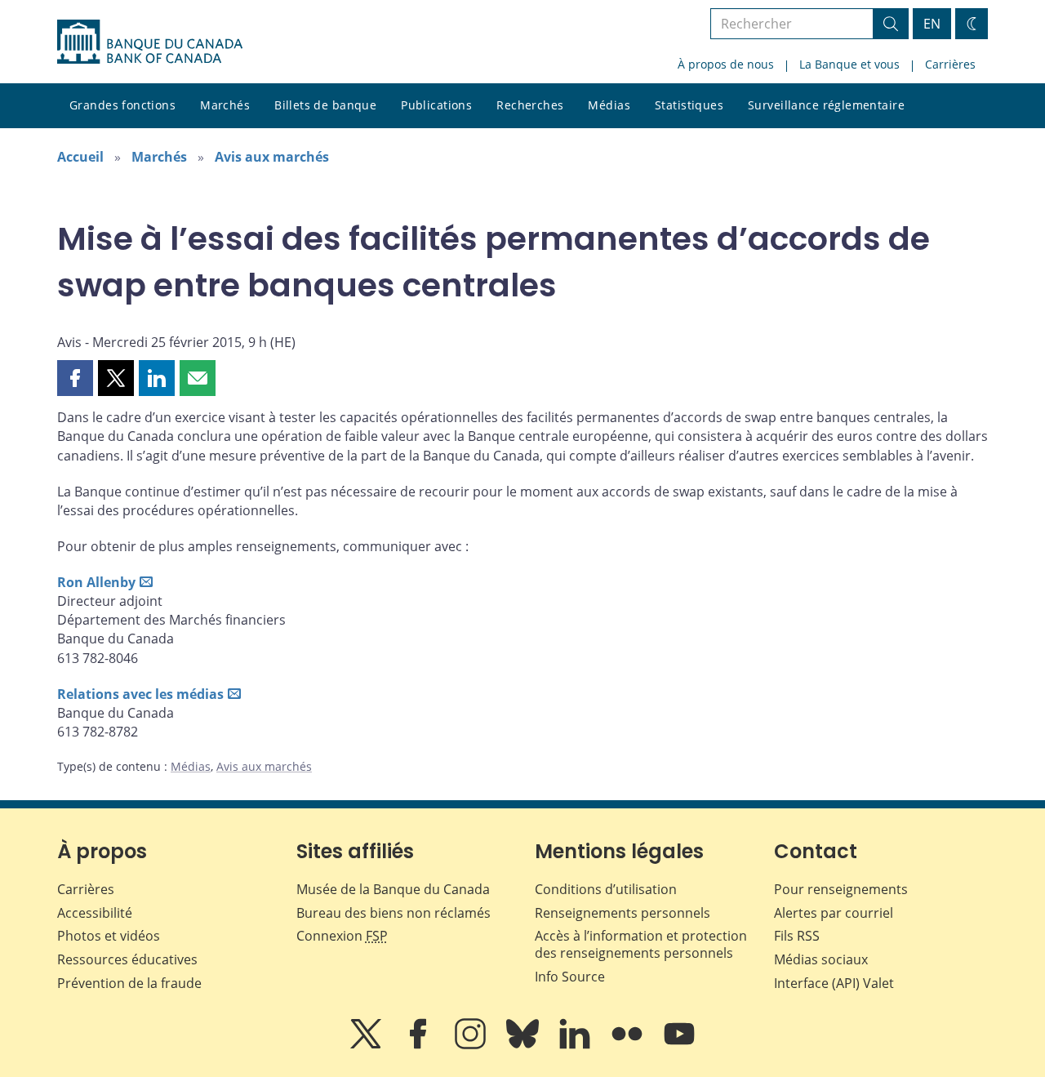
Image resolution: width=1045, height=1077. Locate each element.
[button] (75, 378)
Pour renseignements (841, 889)
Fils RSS (797, 936)
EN (931, 24)
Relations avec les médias (140, 694)
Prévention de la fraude (129, 983)
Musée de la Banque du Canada (393, 889)
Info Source (570, 977)
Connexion (342, 936)
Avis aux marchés (272, 157)
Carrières (950, 64)
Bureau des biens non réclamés (393, 913)
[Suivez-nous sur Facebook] (420, 1045)
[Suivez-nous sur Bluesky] (524, 1045)
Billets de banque (325, 105)
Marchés (225, 105)
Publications (436, 105)
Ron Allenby (96, 582)
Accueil (80, 157)
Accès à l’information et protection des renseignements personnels (641, 944)
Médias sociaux (821, 959)
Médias (609, 105)
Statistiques (689, 105)
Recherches (529, 105)
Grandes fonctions (122, 105)
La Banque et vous (849, 64)
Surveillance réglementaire (826, 105)
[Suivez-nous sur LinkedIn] (576, 1045)
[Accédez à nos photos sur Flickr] (629, 1045)
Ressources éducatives (127, 959)
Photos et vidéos (108, 936)
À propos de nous (726, 64)
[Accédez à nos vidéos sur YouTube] (679, 1045)
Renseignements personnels (622, 913)
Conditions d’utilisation (606, 889)
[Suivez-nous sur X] (367, 1045)
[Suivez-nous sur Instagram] (472, 1045)
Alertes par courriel (833, 913)
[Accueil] (149, 42)
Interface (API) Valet (834, 983)
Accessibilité (94, 913)
